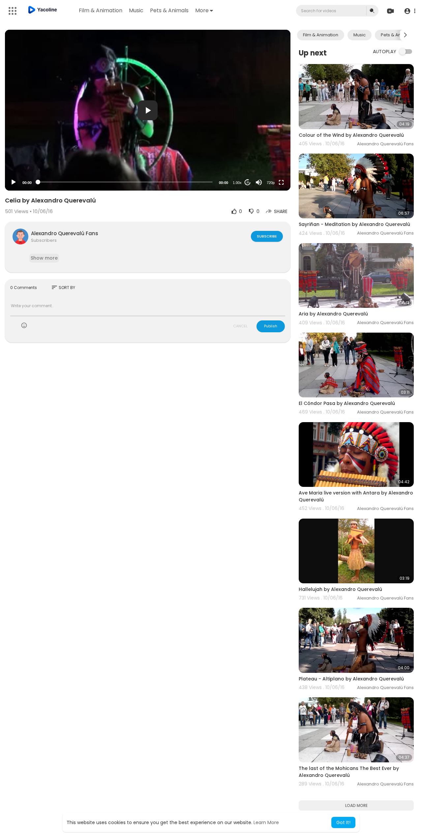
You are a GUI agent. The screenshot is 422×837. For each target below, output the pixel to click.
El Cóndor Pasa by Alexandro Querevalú (347, 403)
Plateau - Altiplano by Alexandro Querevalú (351, 678)
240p (269, 166)
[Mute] (259, 182)
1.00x (237, 183)
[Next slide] (405, 35)
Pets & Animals (169, 10)
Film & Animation (100, 10)
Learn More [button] (266, 822)
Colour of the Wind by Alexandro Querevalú (351, 135)
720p (271, 183)
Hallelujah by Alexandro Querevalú (340, 589)
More (202, 10)
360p (269, 156)
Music (136, 10)
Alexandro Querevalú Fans (64, 233)
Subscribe (267, 236)
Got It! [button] (343, 822)
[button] (409, 11)
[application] (147, 110)
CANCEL (240, 326)
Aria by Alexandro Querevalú (333, 313)
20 (247, 182)
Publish (270, 326)
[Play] (13, 182)
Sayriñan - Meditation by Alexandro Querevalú (354, 224)
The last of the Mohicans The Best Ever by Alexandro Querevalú (349, 772)
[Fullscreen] (281, 182)
